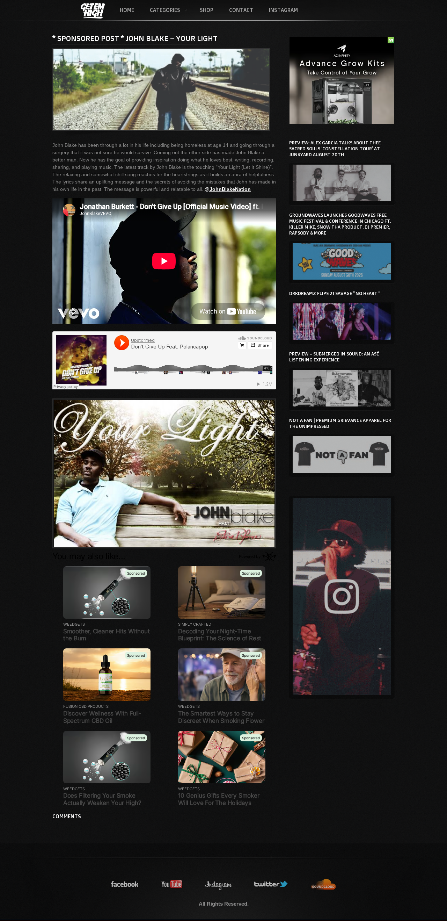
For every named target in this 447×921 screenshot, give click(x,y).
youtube (172, 884)
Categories (161, 10)
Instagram (283, 10)
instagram (218, 884)
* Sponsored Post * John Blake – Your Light (135, 38)
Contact (241, 10)
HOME (127, 10)
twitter (271, 884)
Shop (206, 10)
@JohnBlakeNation (228, 189)
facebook (125, 884)
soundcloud (323, 884)
